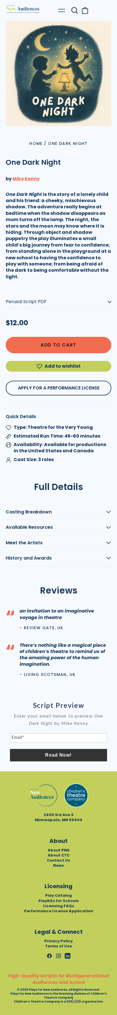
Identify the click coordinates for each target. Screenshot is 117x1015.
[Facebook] (49, 956)
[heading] (58, 706)
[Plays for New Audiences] (23, 9)
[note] (58, 722)
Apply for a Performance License (58, 388)
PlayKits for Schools (58, 900)
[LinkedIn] (67, 956)
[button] (75, 10)
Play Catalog (58, 895)
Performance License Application (58, 911)
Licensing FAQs (58, 906)
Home (36, 143)
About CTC (59, 855)
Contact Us (58, 860)
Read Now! (58, 755)
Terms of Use (58, 946)
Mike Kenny (26, 178)
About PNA (59, 850)
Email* (18, 738)
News (58, 865)
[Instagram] (58, 956)
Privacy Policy (58, 941)
